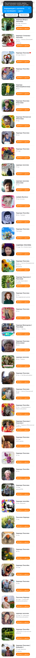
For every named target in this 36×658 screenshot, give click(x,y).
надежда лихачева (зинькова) (22, 182)
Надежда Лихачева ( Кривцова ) (23, 646)
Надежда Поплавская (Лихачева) (23, 118)
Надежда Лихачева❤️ (23, 53)
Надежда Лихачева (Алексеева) (22, 342)
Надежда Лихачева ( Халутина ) (23, 422)
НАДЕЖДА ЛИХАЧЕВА (23, 245)
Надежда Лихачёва (22, 69)
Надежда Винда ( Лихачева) (22, 20)
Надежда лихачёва (22, 501)
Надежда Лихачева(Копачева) (23, 86)
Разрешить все (11, 15)
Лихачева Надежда (22, 517)
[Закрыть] (29, 8)
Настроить (24, 15)
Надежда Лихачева (22, 133)
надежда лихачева (22, 165)
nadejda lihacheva (22, 197)
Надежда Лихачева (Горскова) (22, 102)
